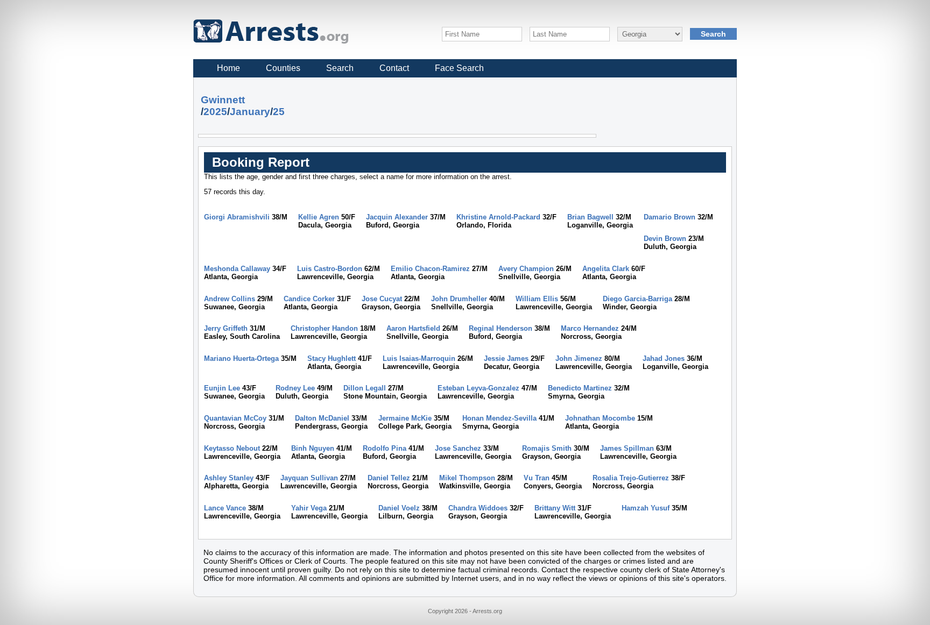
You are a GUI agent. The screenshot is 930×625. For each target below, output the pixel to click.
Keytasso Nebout (232, 448)
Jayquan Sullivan (309, 478)
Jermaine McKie (405, 418)
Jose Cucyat (382, 299)
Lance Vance (225, 508)
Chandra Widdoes (478, 508)
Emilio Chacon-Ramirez (430, 269)
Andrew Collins (229, 299)
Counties (283, 68)
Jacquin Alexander (397, 217)
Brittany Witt (554, 508)
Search (340, 68)
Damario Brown (669, 217)
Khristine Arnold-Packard (498, 217)
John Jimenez (578, 358)
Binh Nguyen (312, 448)
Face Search (459, 68)
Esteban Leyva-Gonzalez (478, 388)
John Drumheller (459, 299)
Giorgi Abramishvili (237, 217)
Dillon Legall (364, 388)
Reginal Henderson (500, 328)
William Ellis (537, 299)
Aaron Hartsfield (413, 328)
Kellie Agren (318, 217)
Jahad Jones (664, 358)
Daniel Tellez (389, 478)
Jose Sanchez (458, 448)
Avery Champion (526, 269)
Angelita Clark (605, 269)
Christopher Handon (324, 328)
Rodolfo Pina (384, 448)
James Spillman (627, 448)
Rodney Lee (295, 388)
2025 (215, 111)
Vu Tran (536, 478)
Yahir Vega (309, 508)
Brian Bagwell (590, 217)
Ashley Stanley (228, 478)
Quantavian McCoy (235, 418)
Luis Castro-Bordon (329, 269)
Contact (394, 68)
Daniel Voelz (399, 508)
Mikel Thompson (467, 478)
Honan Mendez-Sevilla (499, 418)
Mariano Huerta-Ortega (241, 358)
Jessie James (506, 358)
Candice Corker (309, 299)
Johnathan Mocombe (600, 418)
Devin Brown (665, 239)
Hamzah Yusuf (646, 508)
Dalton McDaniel (322, 418)
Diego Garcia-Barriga (637, 299)
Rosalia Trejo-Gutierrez (631, 478)
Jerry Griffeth (226, 328)
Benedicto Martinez (580, 388)
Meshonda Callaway (237, 269)
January (250, 111)
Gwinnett (223, 99)
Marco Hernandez (590, 328)
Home (228, 68)
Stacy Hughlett (331, 358)
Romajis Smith (547, 448)
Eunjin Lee (222, 388)
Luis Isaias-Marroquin (419, 358)
